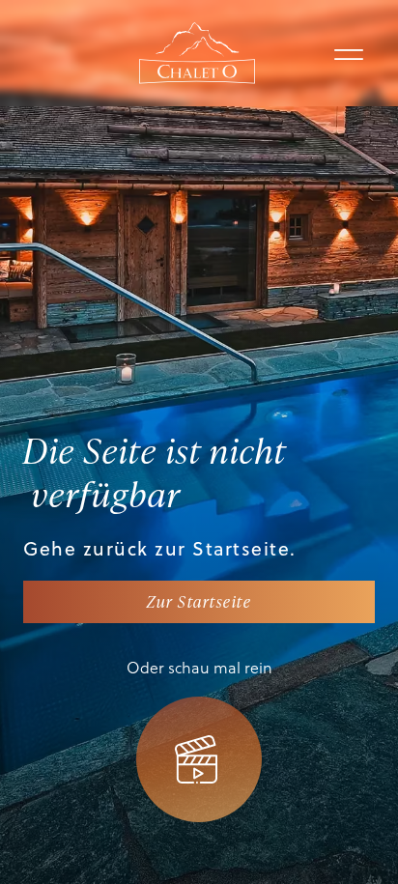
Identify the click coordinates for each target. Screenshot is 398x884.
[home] (197, 53)
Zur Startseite (199, 601)
